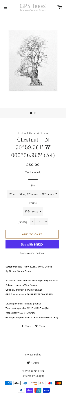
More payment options (32, 253)
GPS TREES (37, 371)
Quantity (22, 222)
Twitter (35, 362)
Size (33, 185)
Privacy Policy (33, 354)
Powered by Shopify (33, 375)
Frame (33, 203)
